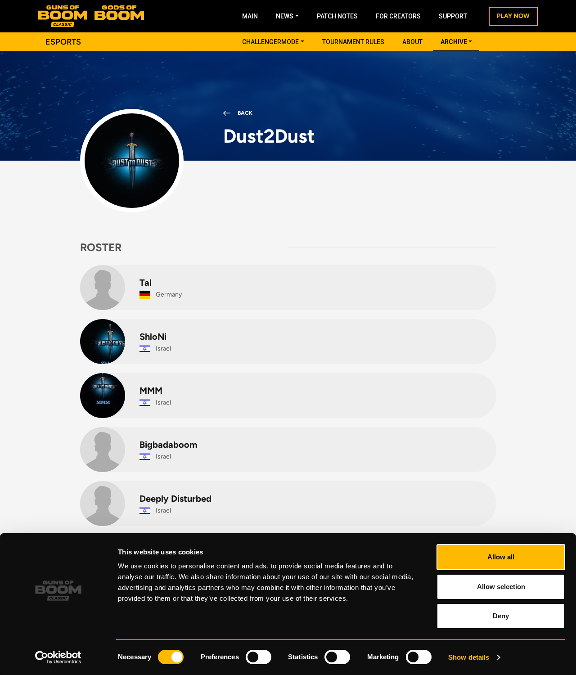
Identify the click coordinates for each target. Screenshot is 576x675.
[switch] (258, 657)
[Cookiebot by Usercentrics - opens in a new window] (58, 657)
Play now (513, 16)
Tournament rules (353, 41)
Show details (468, 657)
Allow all (500, 557)
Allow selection (501, 586)
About (412, 41)
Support (453, 16)
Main (250, 16)
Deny (501, 616)
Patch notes (337, 16)
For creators (398, 16)
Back (245, 113)
